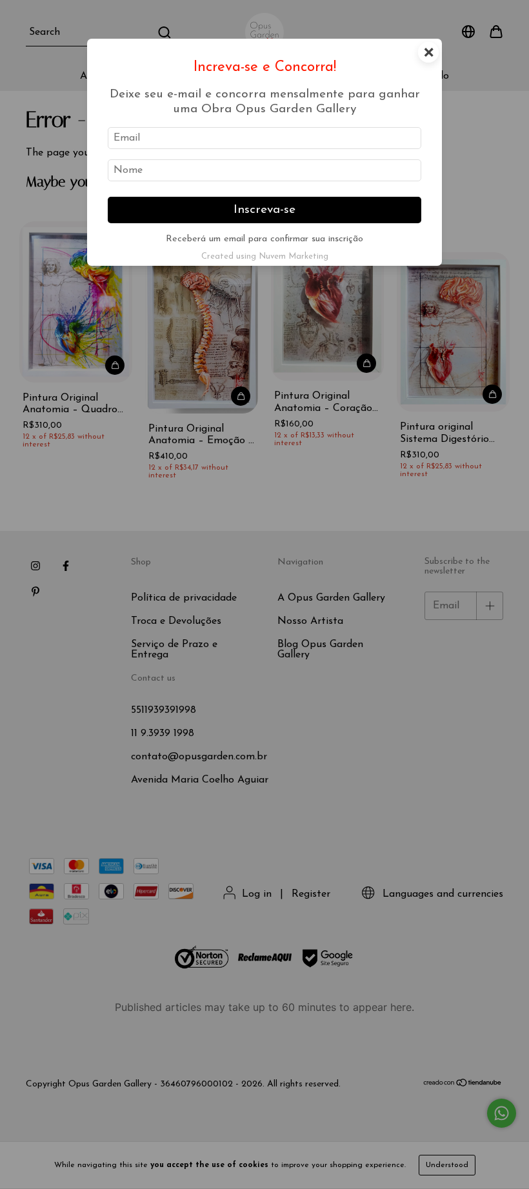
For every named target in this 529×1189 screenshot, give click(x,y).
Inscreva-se (264, 210)
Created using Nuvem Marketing (264, 256)
